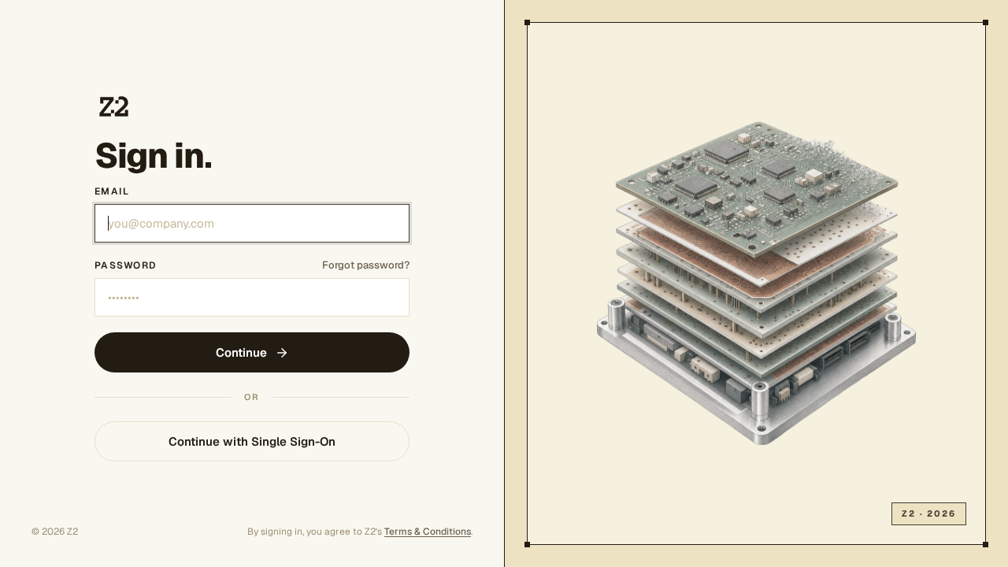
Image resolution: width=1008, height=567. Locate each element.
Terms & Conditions (427, 531)
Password (126, 265)
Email (111, 191)
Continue (241, 352)
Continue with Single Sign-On (252, 441)
